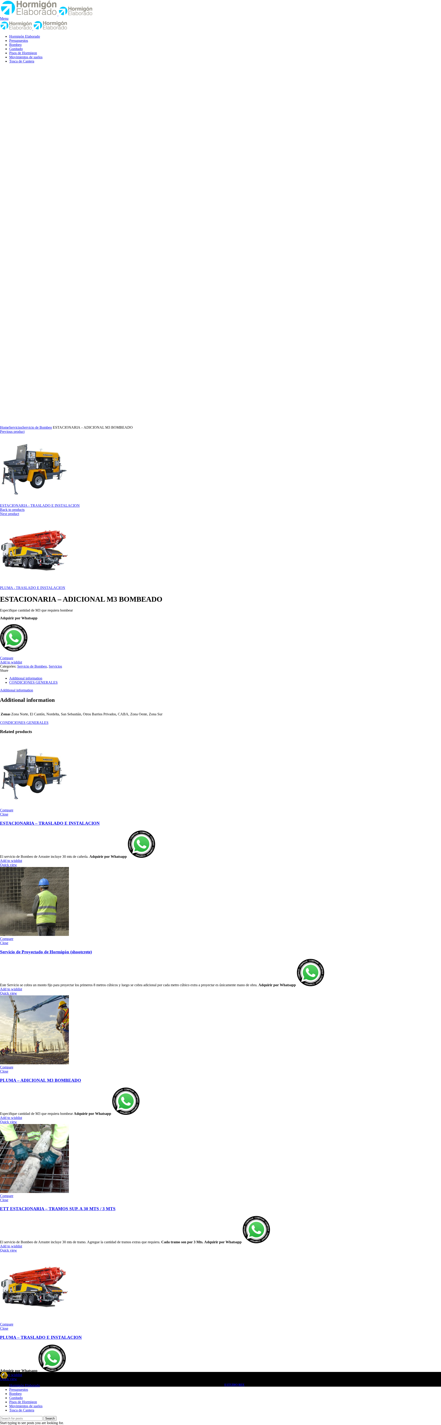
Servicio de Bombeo (37, 427)
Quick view (8, 865)
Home (4, 427)
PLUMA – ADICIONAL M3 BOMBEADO (40, 1080)
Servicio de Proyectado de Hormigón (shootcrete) (46, 951)
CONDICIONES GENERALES (33, 682)
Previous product (12, 431)
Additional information (25, 678)
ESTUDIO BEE (234, 1384)
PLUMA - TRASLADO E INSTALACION (32, 588)
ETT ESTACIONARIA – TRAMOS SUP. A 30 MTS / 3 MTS (58, 1208)
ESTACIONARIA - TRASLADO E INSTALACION (40, 505)
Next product (9, 514)
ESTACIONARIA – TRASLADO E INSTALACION (50, 823)
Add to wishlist (11, 662)
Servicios (15, 427)
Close (4, 814)
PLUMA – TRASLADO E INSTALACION (41, 1337)
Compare (6, 658)
